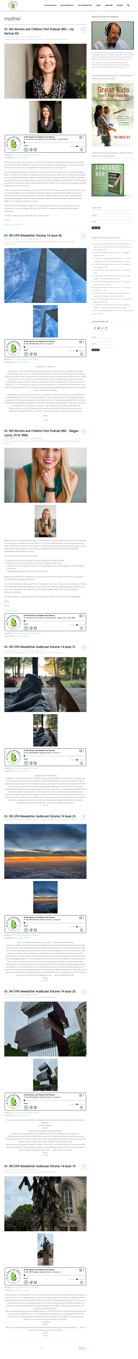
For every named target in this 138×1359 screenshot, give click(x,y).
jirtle (37, 653)
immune (30, 241)
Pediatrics (55, 241)
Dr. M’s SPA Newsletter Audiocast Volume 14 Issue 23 (39, 816)
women (64, 39)
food (27, 39)
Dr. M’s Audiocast (67, 5)
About (98, 5)
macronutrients (41, 441)
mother (61, 441)
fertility (21, 39)
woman (75, 819)
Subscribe (109, 5)
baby (8, 39)
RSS (21, 157)
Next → (82, 1348)
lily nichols (39, 39)
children (14, 39)
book (44, 819)
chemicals (10, 241)
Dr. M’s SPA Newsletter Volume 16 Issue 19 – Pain (109, 270)
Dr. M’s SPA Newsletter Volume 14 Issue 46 (33, 235)
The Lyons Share (11, 610)
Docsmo (120, 5)
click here (129, 59)
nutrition (47, 39)
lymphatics (38, 241)
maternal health (46, 997)
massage (47, 241)
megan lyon (53, 441)
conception (51, 819)
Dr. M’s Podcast (50, 5)
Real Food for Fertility (13, 224)
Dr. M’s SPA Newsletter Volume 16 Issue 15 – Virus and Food (113, 311)
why (55, 997)
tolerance (12, 244)
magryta (36, 997)
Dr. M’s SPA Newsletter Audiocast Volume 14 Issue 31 (39, 647)
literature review (25, 997)
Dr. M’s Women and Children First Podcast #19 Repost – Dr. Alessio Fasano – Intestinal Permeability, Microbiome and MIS (112, 247)
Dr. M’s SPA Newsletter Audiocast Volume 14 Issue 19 (39, 1166)
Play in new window (20, 155)
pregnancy (56, 39)
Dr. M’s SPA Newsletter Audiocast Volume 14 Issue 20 (39, 991)
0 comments (36, 37)
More (27, 157)
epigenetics (19, 653)
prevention (64, 241)
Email (15, 157)
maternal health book (36, 1172)
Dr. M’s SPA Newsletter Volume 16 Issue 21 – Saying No (111, 253)
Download (34, 155)
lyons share (29, 441)
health (31, 39)
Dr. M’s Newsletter (85, 5)
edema (17, 241)
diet (7, 441)
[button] (128, 5)
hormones (20, 441)
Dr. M (26, 37)
